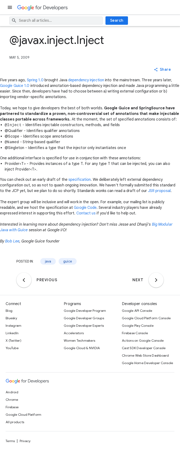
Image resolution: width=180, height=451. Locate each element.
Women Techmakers (79, 340)
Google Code (85, 207)
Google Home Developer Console (147, 363)
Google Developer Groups (84, 318)
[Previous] (23, 280)
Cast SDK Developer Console (144, 348)
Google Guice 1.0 (15, 85)
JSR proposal (159, 190)
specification (79, 179)
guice (67, 261)
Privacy (25, 441)
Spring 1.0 (35, 80)
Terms (10, 441)
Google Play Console (138, 325)
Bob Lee (12, 241)
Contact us (86, 213)
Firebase (12, 407)
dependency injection (86, 80)
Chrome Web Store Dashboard (145, 355)
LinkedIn (12, 333)
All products (15, 422)
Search (117, 20)
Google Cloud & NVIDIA (82, 348)
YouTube (12, 348)
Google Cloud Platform (23, 414)
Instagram (13, 325)
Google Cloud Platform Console (146, 318)
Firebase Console (135, 333)
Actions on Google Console (143, 340)
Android (12, 392)
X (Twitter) (13, 340)
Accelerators (74, 333)
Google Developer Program (85, 311)
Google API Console (137, 311)
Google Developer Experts (84, 325)
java (48, 261)
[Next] (156, 280)
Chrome (12, 400)
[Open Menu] (10, 7)
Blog (9, 311)
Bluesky (11, 318)
